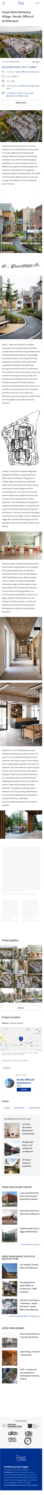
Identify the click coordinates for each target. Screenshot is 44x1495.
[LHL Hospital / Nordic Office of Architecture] (9, 1271)
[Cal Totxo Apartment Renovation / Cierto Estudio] (12, 1130)
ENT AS (20, 93)
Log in (37, 3)
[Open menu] (3, 3)
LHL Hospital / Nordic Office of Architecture (29, 1266)
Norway (33, 67)
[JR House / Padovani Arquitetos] (12, 1166)
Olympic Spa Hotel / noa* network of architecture (27, 1147)
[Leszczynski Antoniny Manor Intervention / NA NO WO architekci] (9, 1199)
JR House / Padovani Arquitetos (26, 1163)
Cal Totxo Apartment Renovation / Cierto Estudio (28, 1129)
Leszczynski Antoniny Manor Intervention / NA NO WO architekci (29, 1196)
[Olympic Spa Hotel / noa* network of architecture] (12, 1148)
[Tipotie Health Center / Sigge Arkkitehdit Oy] (9, 1234)
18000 (13, 76)
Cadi (26, 96)
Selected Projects (35, 1108)
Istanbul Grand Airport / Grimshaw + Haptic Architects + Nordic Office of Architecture (30, 1305)
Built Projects (19, 1108)
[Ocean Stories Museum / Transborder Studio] (9, 1340)
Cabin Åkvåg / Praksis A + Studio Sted (30, 1353)
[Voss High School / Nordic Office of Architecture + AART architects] (9, 1288)
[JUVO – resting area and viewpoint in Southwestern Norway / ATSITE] (9, 1375)
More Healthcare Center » (30, 1244)
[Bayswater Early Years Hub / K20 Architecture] (9, 1217)
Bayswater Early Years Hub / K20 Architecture (29, 1212)
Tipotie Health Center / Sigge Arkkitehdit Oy (30, 1230)
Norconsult (28, 93)
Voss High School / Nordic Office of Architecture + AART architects (28, 1287)
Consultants (11, 93)
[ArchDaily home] (21, 3)
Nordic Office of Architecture (27, 72)
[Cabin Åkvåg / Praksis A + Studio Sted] (9, 1358)
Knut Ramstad (23, 85)
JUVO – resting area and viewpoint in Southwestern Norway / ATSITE (29, 1374)
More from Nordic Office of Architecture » (25, 1316)
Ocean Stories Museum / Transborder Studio (30, 1336)
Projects (7, 1108)
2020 (13, 81)
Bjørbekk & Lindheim (15, 96)
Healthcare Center (11, 67)
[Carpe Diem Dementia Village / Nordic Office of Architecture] (20, 952)
